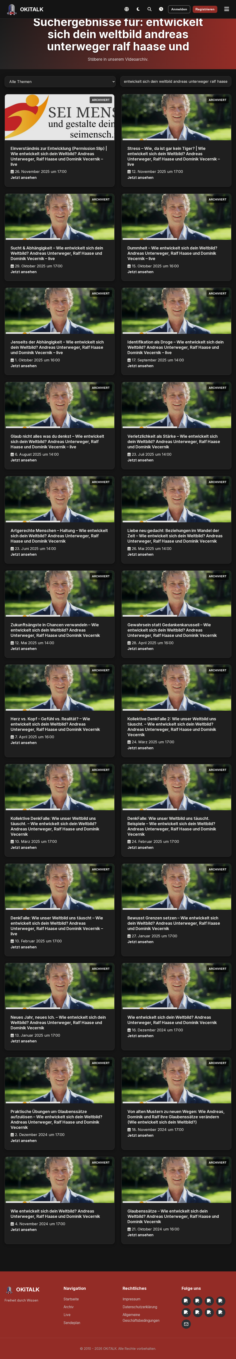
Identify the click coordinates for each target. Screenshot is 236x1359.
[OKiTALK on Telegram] (186, 1301)
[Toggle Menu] (226, 9)
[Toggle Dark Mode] (138, 9)
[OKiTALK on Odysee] (209, 1301)
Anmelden (179, 9)
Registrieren (205, 9)
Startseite (71, 1299)
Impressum (131, 1299)
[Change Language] (126, 9)
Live (67, 1315)
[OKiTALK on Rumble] (209, 1312)
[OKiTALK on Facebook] (197, 1301)
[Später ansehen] (161, 9)
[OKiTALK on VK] (220, 1301)
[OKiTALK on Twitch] (186, 1312)
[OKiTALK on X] (220, 1312)
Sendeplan (72, 1323)
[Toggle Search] (149, 9)
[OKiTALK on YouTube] (197, 1312)
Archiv (69, 1307)
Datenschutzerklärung (140, 1307)
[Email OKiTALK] (186, 1324)
